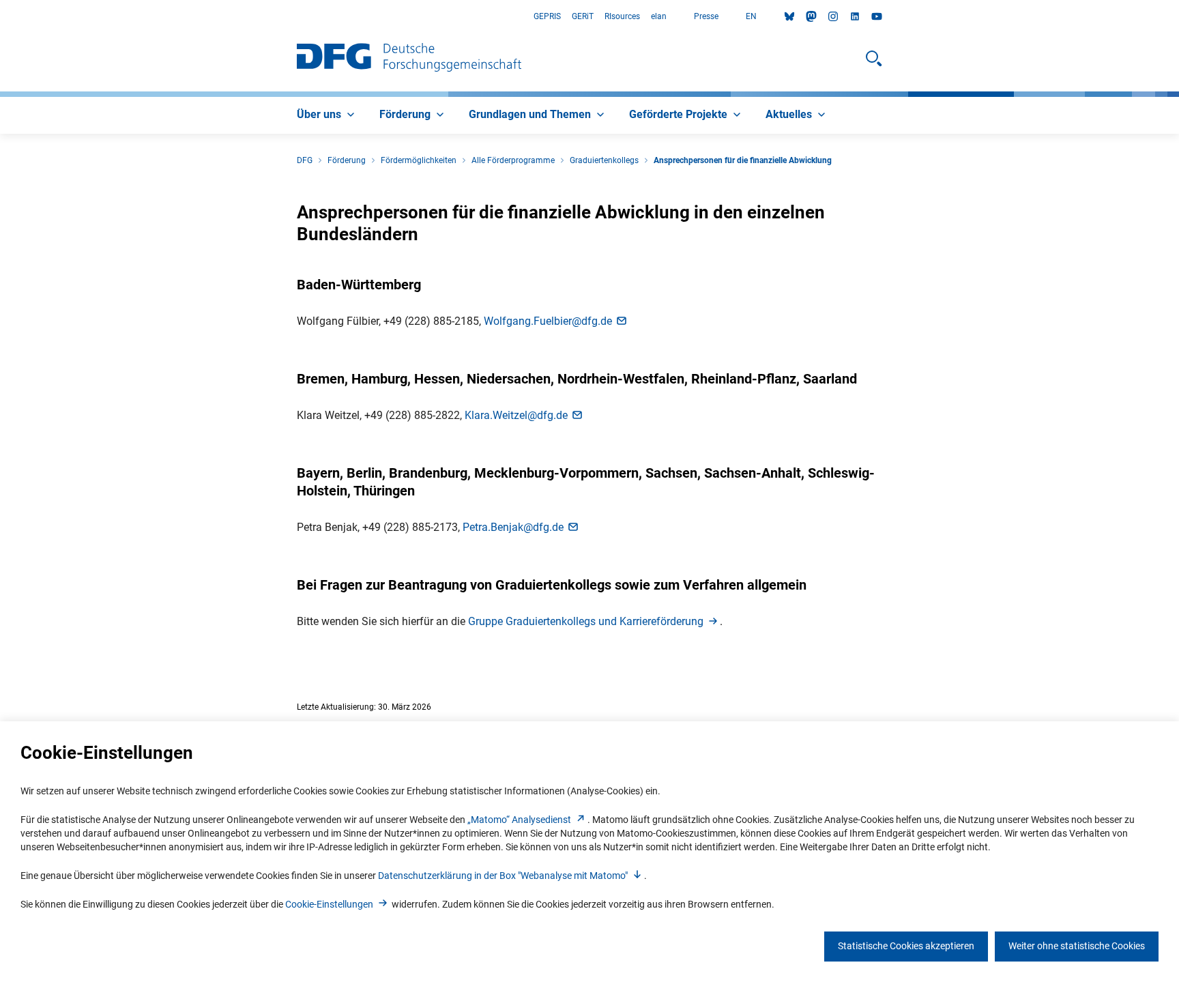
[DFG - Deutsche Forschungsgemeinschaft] (409, 58)
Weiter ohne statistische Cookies (1076, 945)
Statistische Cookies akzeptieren (906, 945)
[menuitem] (327, 115)
